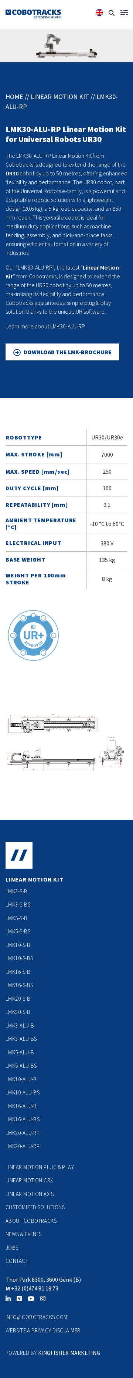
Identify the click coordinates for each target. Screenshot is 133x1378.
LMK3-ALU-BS (21, 1038)
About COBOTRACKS (31, 1220)
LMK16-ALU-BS (23, 1119)
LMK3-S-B (17, 891)
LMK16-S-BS (19, 985)
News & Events (24, 1234)
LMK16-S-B (18, 971)
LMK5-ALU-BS (21, 1065)
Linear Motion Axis (30, 1193)
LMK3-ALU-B (20, 1025)
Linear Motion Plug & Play (40, 1167)
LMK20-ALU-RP (23, 1132)
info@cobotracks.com (37, 1317)
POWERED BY (22, 1352)
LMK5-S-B (17, 918)
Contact (17, 1260)
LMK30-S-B (18, 1011)
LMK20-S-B (18, 998)
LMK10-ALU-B (21, 1079)
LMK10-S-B (18, 944)
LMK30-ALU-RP (23, 1146)
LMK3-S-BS (18, 904)
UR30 (12, 173)
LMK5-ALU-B (20, 1052)
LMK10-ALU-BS (23, 1092)
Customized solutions (35, 1207)
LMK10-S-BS (19, 958)
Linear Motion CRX (29, 1180)
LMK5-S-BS (18, 931)
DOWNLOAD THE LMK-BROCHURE (68, 352)
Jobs (12, 1247)
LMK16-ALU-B (21, 1106)
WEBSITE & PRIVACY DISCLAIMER (43, 1330)
